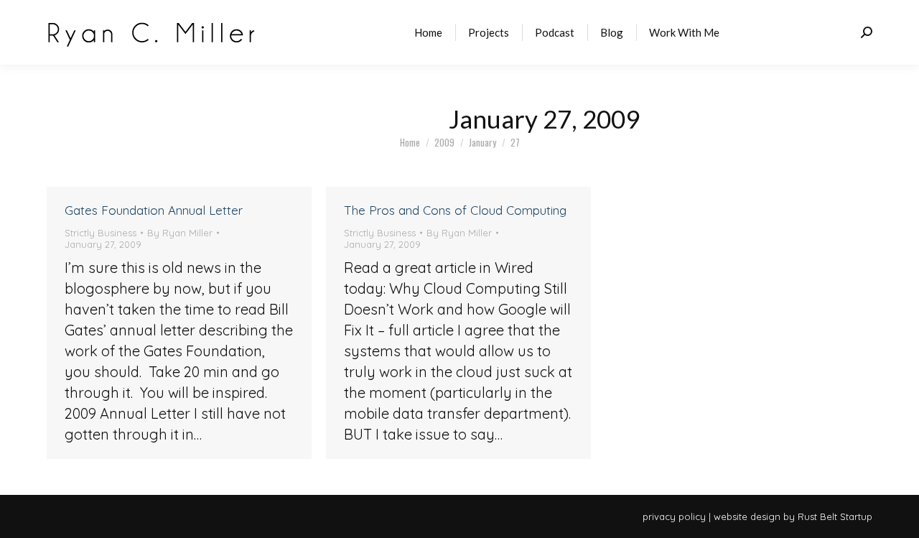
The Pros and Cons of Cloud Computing (455, 210)
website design (747, 516)
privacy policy (674, 516)
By (180, 232)
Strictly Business (100, 232)
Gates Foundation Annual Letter (154, 210)
